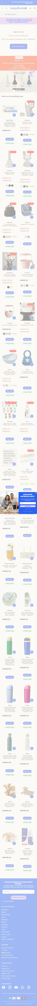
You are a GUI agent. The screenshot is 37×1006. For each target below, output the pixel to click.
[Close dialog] (36, 493)
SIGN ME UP (28, 506)
